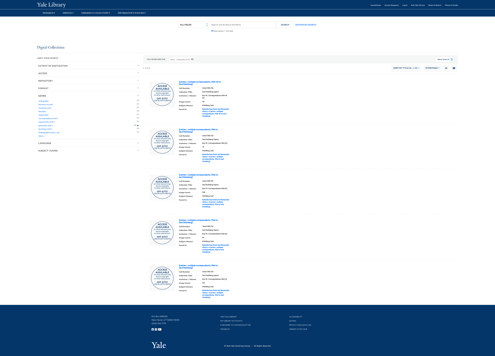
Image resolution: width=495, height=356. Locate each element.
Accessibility (295, 317)
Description (218, 31)
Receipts (42, 111)
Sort (405, 68)
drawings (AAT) (45, 129)
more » (42, 136)
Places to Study (451, 5)
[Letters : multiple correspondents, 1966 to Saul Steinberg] (198, 130)
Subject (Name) (48, 150)
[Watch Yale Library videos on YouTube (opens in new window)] (159, 329)
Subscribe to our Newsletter (235, 325)
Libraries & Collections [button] (95, 13)
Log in (404, 5)
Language (44, 143)
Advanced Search (305, 25)
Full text (229, 31)
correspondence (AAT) (48, 118)
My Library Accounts (231, 321)
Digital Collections (50, 48)
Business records (46, 104)
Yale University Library (68, 5)
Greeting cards (45, 108)
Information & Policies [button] (131, 13)
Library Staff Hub (298, 329)
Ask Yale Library (418, 5)
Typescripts (43, 115)
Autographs (44, 101)
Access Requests (392, 5)
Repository (45, 80)
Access (42, 73)
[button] (285, 24)
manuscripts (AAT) (47, 122)
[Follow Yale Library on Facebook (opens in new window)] (153, 329)
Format (43, 88)
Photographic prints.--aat (49, 132)
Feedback (225, 329)
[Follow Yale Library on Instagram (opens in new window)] (156, 329)
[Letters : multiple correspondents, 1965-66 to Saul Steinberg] (200, 83)
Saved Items (376, 5)
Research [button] (48, 13)
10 (431, 68)
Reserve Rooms (434, 5)
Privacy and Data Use (300, 325)
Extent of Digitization (53, 65)
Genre (42, 95)
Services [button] (67, 13)
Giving (292, 321)
